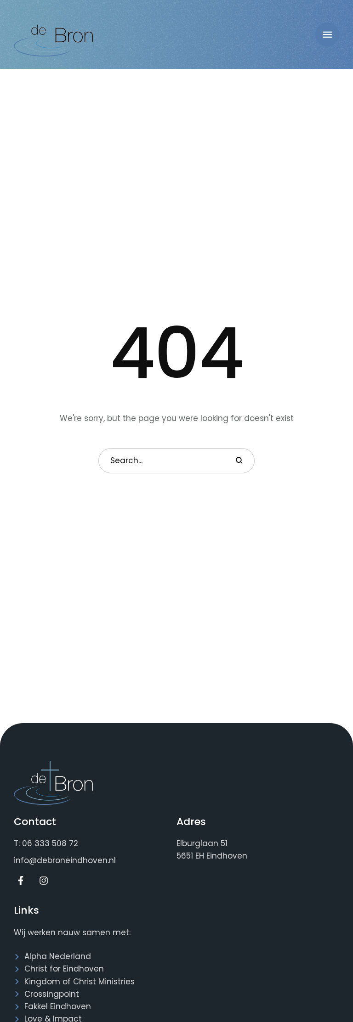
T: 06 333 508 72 (46, 843)
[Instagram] (43, 880)
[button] (327, 34)
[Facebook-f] (20, 880)
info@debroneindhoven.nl (65, 860)
